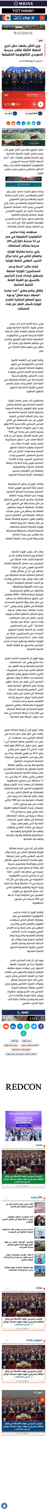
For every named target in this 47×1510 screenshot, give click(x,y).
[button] (27, 1186)
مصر (41, 40)
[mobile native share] (23, 1033)
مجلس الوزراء (26, 1041)
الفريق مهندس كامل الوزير (21, 1049)
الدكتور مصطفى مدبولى (29, 1045)
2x (5, 104)
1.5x (9, 104)
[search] (4, 17)
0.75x (17, 104)
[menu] (42, 17)
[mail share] (13, 123)
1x (13, 104)
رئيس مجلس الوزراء (10, 1045)
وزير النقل (14, 1041)
